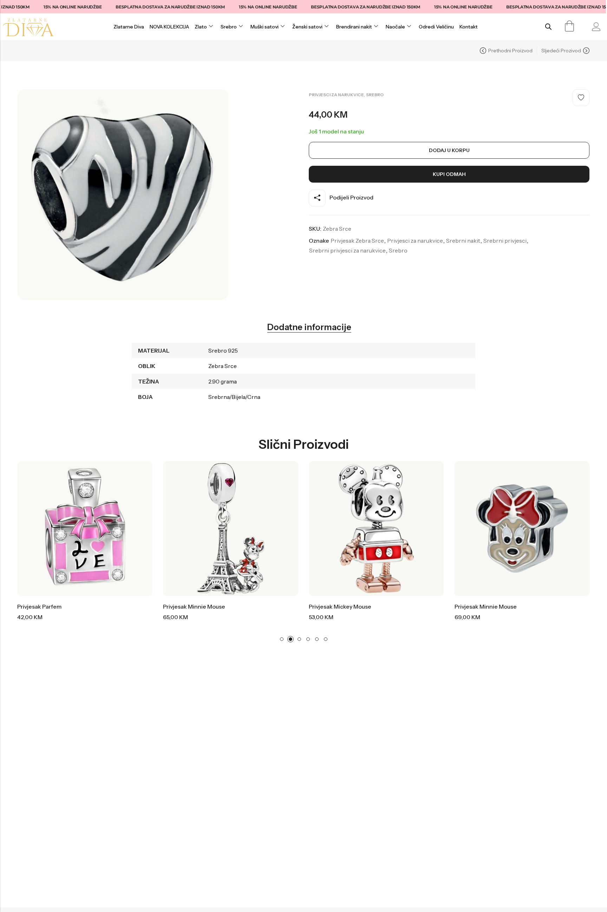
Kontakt (468, 27)
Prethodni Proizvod (510, 50)
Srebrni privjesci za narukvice (347, 250)
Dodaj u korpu (449, 150)
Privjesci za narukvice (336, 94)
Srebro (229, 27)
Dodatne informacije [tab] (309, 327)
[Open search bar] (548, 26)
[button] (281, 639)
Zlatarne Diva (128, 27)
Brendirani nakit (354, 27)
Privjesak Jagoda (497, 606)
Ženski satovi (307, 27)
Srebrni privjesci (505, 240)
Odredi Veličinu (436, 27)
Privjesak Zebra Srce (357, 240)
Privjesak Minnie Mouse (69, 606)
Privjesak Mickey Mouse (214, 606)
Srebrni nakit (463, 240)
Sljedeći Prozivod (561, 50)
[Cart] (569, 26)
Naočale (395, 27)
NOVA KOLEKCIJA (169, 27)
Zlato (201, 27)
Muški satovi (264, 27)
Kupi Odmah (449, 174)
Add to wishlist (581, 97)
